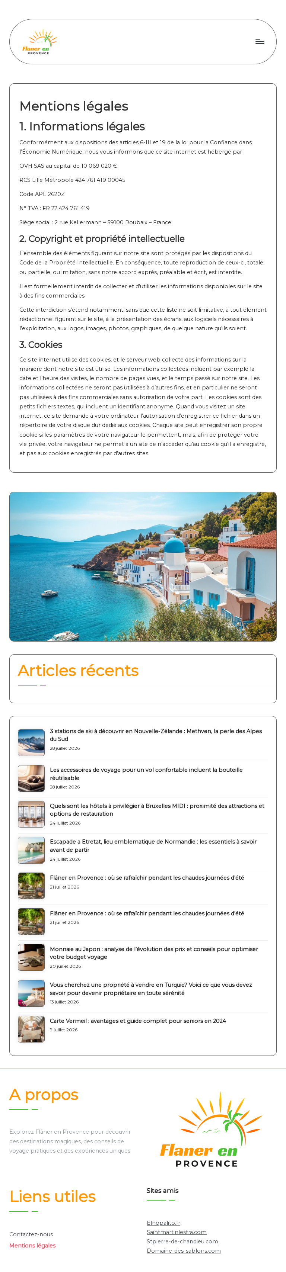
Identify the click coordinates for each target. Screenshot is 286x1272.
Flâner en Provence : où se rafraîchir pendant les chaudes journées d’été (147, 877)
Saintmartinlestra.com (177, 1232)
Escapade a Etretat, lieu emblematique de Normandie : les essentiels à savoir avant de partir (153, 845)
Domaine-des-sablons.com (184, 1250)
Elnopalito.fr (163, 1223)
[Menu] (259, 41)
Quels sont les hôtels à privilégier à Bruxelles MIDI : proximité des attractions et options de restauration (157, 810)
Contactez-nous (31, 1234)
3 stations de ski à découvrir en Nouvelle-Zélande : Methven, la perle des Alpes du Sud (156, 735)
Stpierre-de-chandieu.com (182, 1241)
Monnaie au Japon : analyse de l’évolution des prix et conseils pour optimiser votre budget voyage (154, 953)
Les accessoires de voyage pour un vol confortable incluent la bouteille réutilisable (146, 774)
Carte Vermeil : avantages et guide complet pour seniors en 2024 (138, 1021)
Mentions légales (32, 1245)
